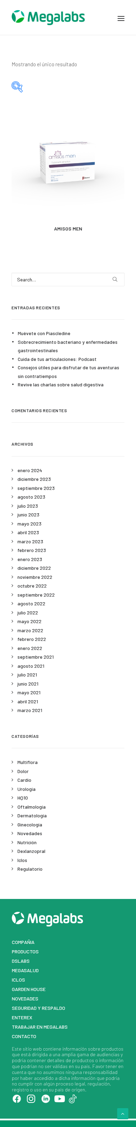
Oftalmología (31, 807)
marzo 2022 (30, 630)
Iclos (22, 860)
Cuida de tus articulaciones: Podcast (57, 359)
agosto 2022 (31, 603)
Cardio (24, 780)
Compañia (23, 942)
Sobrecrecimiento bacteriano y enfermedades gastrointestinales (68, 346)
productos (112, 1049)
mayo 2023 (29, 524)
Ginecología (29, 824)
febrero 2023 (31, 550)
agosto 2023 (31, 497)
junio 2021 (27, 684)
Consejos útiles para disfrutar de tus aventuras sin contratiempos (68, 371)
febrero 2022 (31, 639)
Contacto (24, 1036)
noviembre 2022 (34, 577)
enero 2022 (29, 648)
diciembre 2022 (34, 568)
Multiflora (27, 762)
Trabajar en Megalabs (40, 1027)
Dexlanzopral (31, 851)
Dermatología (32, 815)
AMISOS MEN (68, 229)
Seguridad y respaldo (38, 1008)
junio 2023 (28, 514)
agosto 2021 (30, 666)
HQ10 (22, 798)
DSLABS (21, 961)
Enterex (22, 1017)
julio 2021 (27, 675)
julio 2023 (27, 506)
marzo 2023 (30, 541)
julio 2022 (27, 612)
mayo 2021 (28, 692)
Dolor (23, 771)
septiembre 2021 (35, 657)
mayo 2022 (29, 621)
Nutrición (27, 842)
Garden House (29, 989)
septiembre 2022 (36, 595)
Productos (25, 951)
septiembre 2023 (36, 488)
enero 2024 (29, 470)
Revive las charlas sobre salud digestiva (61, 384)
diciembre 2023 (34, 479)
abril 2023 (28, 532)
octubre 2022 (32, 586)
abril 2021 (27, 701)
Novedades (29, 833)
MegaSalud (25, 970)
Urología (26, 789)
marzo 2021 (29, 710)
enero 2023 (29, 559)
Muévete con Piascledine (44, 333)
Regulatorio (30, 869)
